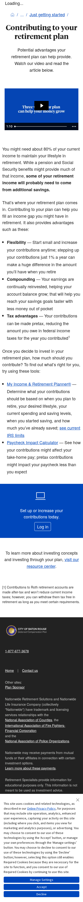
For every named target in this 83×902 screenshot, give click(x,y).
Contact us (30, 670)
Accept (42, 887)
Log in (42, 527)
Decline (41, 894)
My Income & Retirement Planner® (39, 384)
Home (9, 670)
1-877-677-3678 (17, 651)
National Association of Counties (28, 720)
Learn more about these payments (30, 768)
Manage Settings (41, 880)
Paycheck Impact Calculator (32, 442)
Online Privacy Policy (41, 808)
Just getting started (47, 14)
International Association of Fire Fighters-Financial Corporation (35, 728)
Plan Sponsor (15, 687)
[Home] (12, 14)
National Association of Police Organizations (37, 741)
